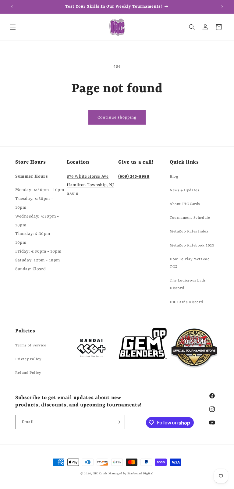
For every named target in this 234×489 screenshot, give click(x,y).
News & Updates (184, 190)
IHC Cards (100, 473)
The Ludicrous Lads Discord (188, 284)
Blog (174, 177)
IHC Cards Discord (186, 302)
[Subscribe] (118, 422)
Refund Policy (28, 373)
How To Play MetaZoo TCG (190, 263)
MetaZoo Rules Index (189, 231)
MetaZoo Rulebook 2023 (192, 245)
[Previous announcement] (12, 6)
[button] (13, 27)
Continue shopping (117, 117)
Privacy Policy (28, 359)
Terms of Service (30, 345)
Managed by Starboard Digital (131, 473)
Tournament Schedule (190, 218)
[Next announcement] (222, 6)
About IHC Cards (185, 204)
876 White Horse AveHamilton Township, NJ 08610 (90, 185)
